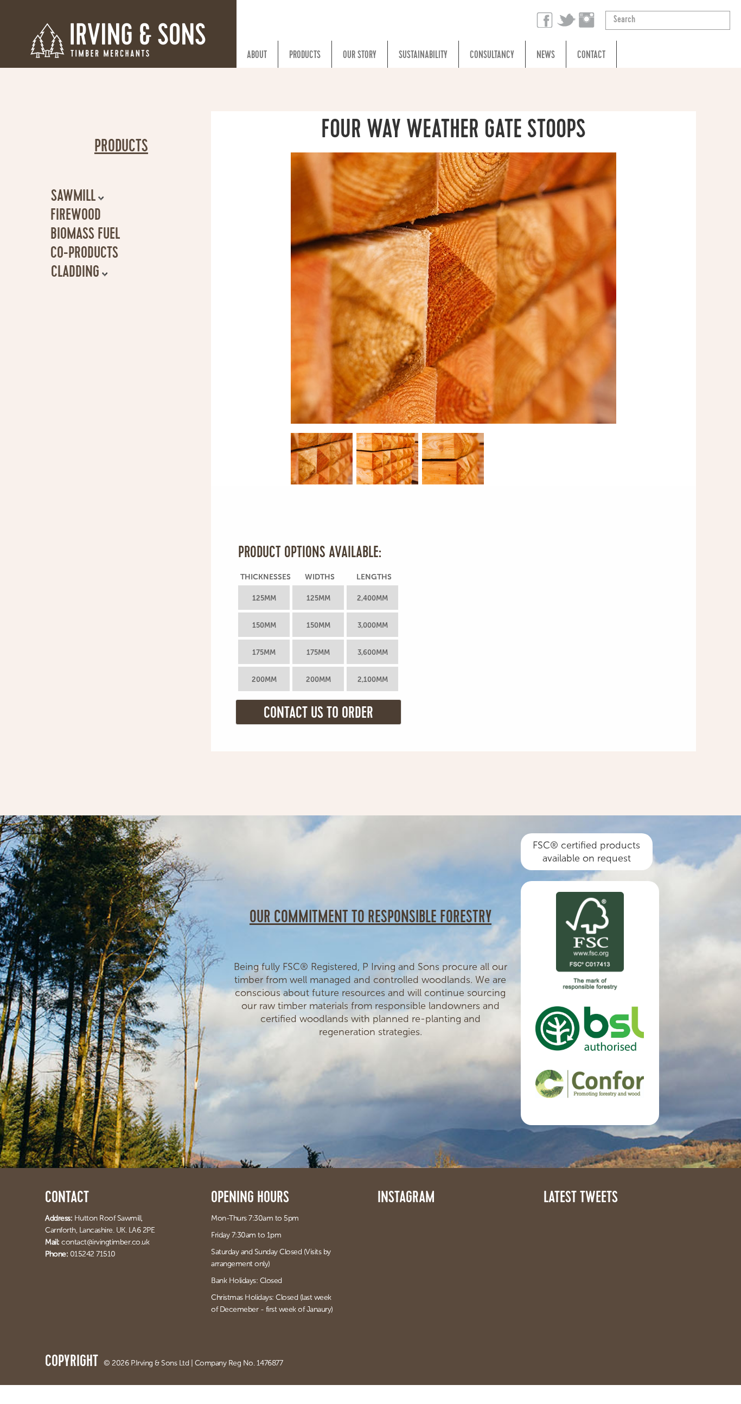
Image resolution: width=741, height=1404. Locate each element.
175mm (264, 652)
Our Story (359, 56)
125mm (264, 598)
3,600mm (372, 652)
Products (305, 56)
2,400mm (372, 598)
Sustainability (423, 56)
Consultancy (492, 56)
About (257, 56)
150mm (264, 625)
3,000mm (372, 625)
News (545, 56)
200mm (264, 679)
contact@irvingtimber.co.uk (105, 1242)
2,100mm (372, 679)
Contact (591, 56)
